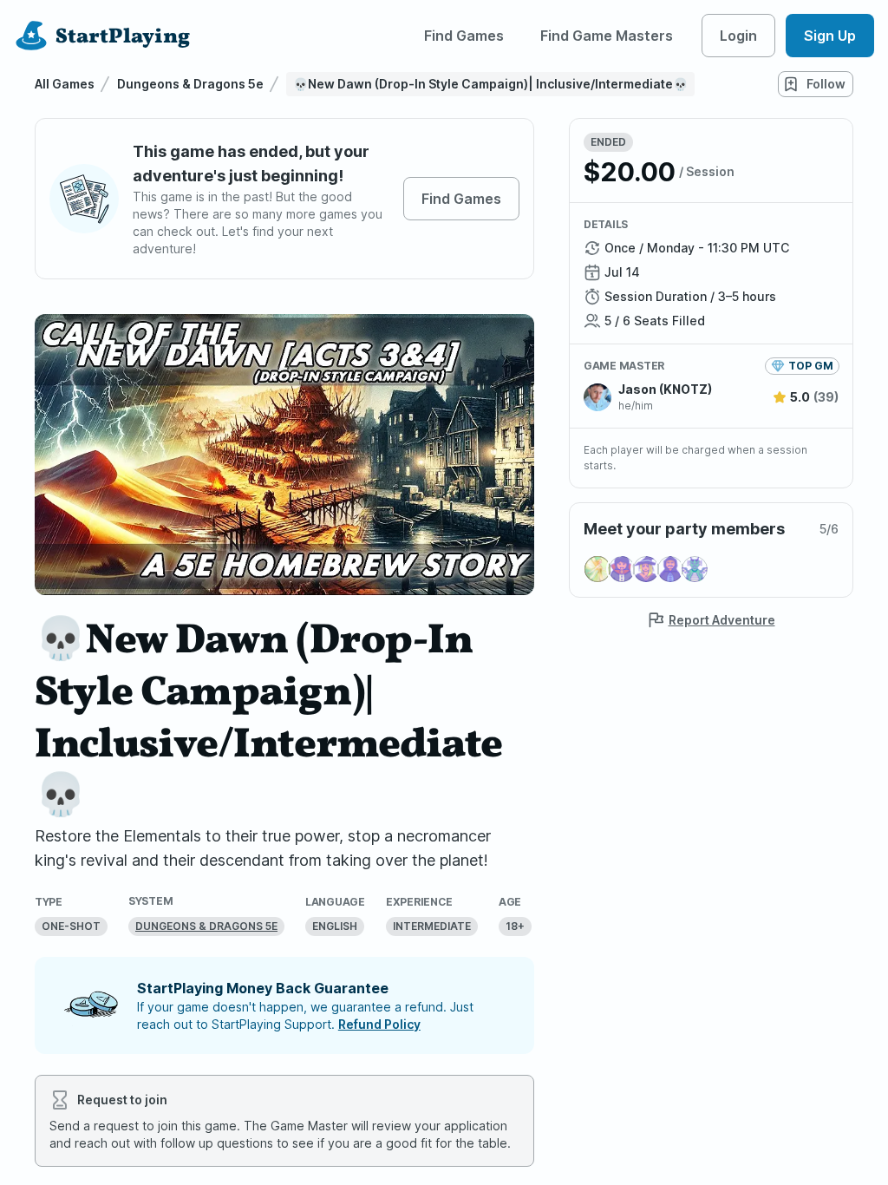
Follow (826, 83)
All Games (65, 83)
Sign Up (830, 35)
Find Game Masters (606, 35)
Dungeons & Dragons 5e (190, 83)
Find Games (464, 35)
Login (738, 35)
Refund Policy (379, 1024)
